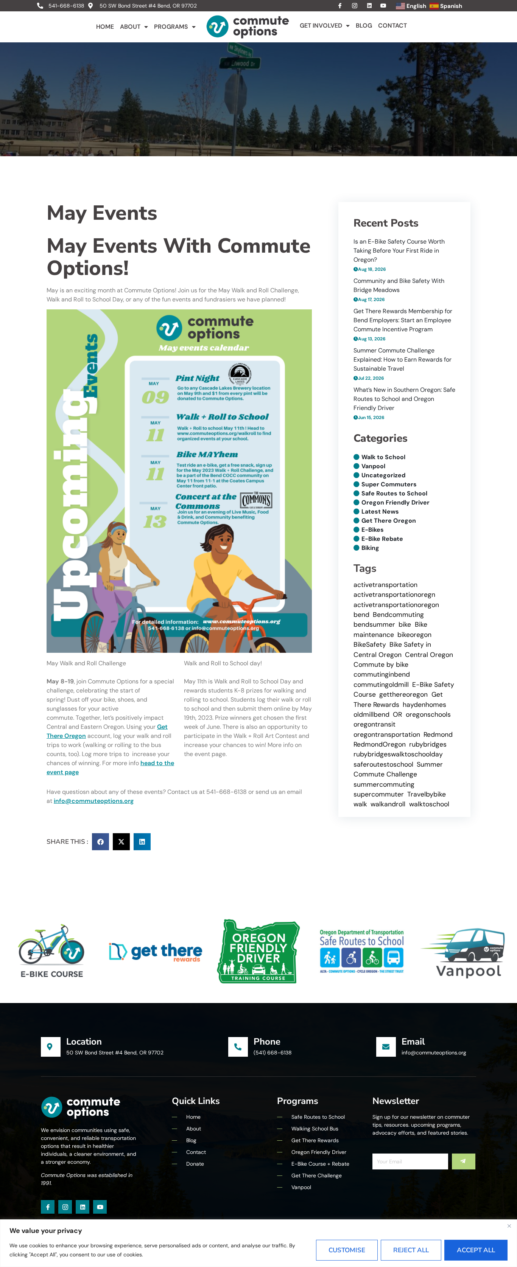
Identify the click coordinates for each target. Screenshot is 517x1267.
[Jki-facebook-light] (48, 1207)
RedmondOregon (379, 744)
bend (361, 614)
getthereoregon (403, 694)
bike (405, 624)
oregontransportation (386, 734)
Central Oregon (429, 655)
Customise (347, 1250)
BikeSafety (369, 644)
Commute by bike (380, 664)
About (130, 27)
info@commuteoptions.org (94, 801)
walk (360, 804)
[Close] (509, 1225)
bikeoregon (414, 634)
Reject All (411, 1250)
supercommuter (378, 794)
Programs (171, 27)
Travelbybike (426, 794)
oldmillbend (371, 714)
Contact (392, 26)
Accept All (476, 1250)
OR (397, 714)
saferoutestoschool (383, 764)
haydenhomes (424, 704)
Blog (364, 26)
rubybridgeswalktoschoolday (398, 754)
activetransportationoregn (394, 594)
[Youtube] (100, 1207)
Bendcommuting (398, 614)
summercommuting (383, 784)
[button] (100, 841)
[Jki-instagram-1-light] (65, 1207)
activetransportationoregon (396, 605)
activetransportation (385, 585)
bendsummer (374, 624)
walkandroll (388, 804)
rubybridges (428, 744)
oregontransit (374, 724)
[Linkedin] (82, 1207)
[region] (258, 1243)
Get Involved (321, 26)
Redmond (438, 734)
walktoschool (429, 804)
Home (105, 27)
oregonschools (428, 714)
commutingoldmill (381, 684)
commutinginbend (381, 674)
